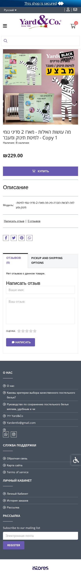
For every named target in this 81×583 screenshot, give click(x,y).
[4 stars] (31, 331)
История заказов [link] (17, 500)
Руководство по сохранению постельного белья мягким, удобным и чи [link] (38, 406)
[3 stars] (27, 331)
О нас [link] (10, 386)
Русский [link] (9, 10)
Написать (23, 342)
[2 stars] (23, 331)
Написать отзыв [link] (14, 221)
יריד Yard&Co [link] (15, 416)
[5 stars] (35, 331)
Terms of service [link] (18, 472)
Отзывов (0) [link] (13, 260)
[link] (68, 10)
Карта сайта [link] (14, 465)
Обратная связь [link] (17, 458)
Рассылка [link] (13, 507)
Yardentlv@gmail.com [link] (21, 423)
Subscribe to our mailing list (21, 528)
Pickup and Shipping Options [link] (47, 260)
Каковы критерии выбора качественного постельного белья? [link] (41, 395)
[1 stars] (19, 331)
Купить (43, 171)
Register (13, 545)
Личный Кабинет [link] (17, 493)
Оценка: (11, 330)
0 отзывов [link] (34, 221)
